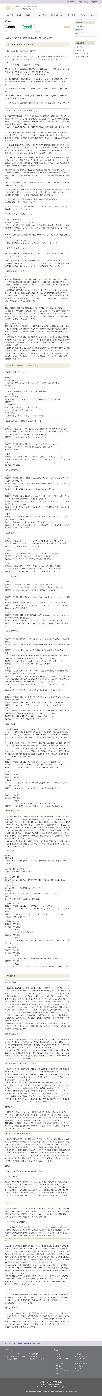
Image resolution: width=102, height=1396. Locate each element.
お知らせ (10, 15)
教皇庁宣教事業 (12, 1359)
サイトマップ (81, 1368)
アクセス (83, 15)
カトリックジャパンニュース (16, 1356)
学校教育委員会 (33, 1354)
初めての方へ (71, 2)
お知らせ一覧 (79, 26)
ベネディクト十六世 (81, 53)
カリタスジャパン (34, 1356)
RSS (78, 1371)
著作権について (60, 1366)
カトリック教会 (41, 15)
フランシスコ (79, 50)
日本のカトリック (56, 15)
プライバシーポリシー (63, 1371)
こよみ (93, 15)
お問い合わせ (83, 2)
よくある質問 (72, 15)
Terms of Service (68, 1391)
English (94, 2)
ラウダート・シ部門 (13, 1354)
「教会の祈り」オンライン (36, 1359)
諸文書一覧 (78, 30)
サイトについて (60, 1363)
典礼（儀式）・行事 (31, 25)
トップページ (11, 25)
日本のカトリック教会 (63, 1359)
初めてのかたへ (60, 1368)
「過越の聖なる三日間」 (30, 38)
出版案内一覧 (79, 33)
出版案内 (28, 15)
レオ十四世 (78, 47)
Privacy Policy (58, 1391)
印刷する (66, 27)
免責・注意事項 (82, 1363)
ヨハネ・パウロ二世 (81, 57)
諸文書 (19, 15)
